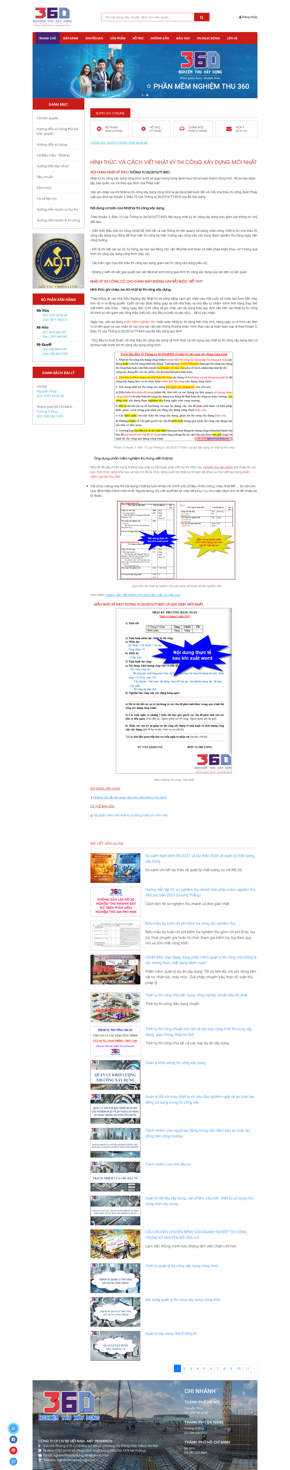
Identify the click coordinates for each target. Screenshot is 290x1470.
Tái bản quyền (48, 118)
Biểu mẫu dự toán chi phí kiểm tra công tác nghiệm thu (190, 923)
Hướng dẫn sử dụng (52, 144)
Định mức (44, 187)
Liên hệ (232, 38)
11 (247, 1368)
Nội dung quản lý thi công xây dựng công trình (182, 1299)
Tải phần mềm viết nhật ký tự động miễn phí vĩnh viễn (130, 815)
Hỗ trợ (138, 38)
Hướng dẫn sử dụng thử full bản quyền (57, 131)
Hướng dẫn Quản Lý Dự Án (57, 209)
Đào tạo (183, 38)
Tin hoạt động (208, 38)
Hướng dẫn (160, 38)
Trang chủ (47, 38)
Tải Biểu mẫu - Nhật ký (53, 155)
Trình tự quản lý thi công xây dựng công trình (181, 1266)
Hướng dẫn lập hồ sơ (52, 166)
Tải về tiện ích (47, 198)
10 (238, 1368)
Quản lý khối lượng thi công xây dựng (175, 1062)
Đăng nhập (249, 17)
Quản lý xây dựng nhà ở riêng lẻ (170, 1333)
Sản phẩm (117, 38)
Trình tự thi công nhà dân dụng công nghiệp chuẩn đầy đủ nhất (196, 995)
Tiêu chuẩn (45, 176)
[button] (142, 95)
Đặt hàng (70, 38)
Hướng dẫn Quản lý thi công (58, 220)
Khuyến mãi (94, 38)
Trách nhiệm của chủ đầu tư (168, 1164)
